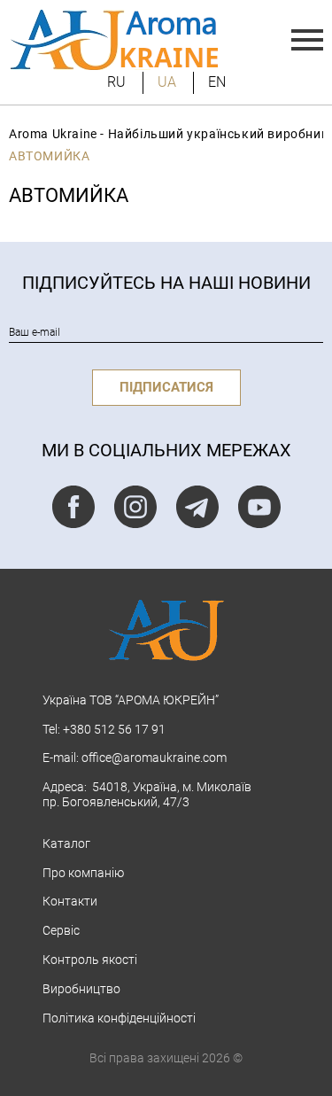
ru (116, 82)
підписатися (166, 387)
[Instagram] (135, 507)
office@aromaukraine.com (154, 757)
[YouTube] (259, 507)
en (217, 82)
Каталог (66, 843)
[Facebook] (73, 507)
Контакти (69, 901)
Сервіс (61, 930)
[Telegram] (197, 507)
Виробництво (81, 989)
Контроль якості (89, 959)
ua (167, 82)
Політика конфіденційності (119, 1018)
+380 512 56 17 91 (114, 729)
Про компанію (83, 873)
